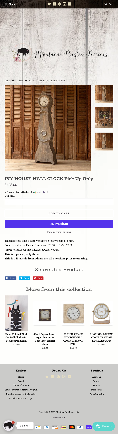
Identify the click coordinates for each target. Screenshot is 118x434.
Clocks (20, 80)
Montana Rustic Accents (67, 412)
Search (21, 381)
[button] (59, 192)
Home (7, 80)
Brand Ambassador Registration (21, 394)
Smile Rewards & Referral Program (21, 389)
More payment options (59, 231)
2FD (64, 418)
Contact (96, 381)
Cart (110, 4)
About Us (96, 376)
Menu (11, 4)
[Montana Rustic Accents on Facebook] (54, 4)
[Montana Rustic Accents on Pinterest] (59, 4)
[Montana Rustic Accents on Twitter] (49, 4)
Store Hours (96, 389)
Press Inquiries (97, 394)
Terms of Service (21, 385)
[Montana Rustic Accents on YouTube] (69, 4)
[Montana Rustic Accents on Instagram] (64, 4)
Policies (96, 385)
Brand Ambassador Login (21, 398)
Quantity (10, 195)
